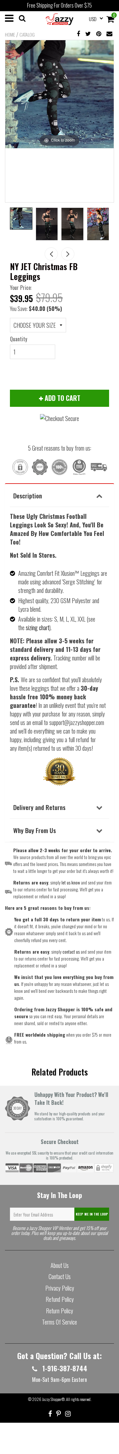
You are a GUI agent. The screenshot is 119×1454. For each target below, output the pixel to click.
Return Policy (59, 1310)
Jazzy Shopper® (53, 1399)
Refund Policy (60, 1299)
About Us (60, 1265)
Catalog (27, 34)
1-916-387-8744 (64, 1368)
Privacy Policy (59, 1288)
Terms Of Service (59, 1322)
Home (10, 34)
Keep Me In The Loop (92, 1214)
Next (67, 254)
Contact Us (60, 1276)
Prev (51, 254)
